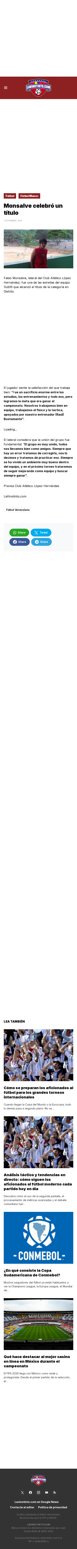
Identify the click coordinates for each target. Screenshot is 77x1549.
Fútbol (10, 195)
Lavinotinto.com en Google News (37, 1501)
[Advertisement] (38, 38)
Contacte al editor (22, 1507)
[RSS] (55, 1492)
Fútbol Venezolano (18, 509)
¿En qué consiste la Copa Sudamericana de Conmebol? (32, 1272)
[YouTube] (47, 1492)
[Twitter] (22, 1492)
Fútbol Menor (29, 195)
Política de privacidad (52, 1507)
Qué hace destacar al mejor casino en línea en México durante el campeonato (37, 1361)
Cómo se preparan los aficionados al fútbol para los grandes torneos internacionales (38, 1092)
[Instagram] (38, 1492)
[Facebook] (30, 1492)
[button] (6, 88)
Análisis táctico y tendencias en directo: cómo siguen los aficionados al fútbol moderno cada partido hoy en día (38, 1182)
